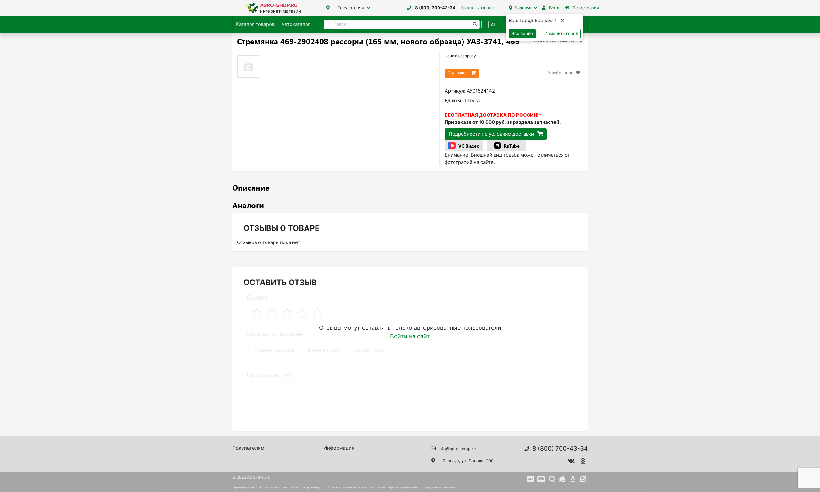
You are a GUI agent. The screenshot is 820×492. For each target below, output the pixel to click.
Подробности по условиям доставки (492, 134)
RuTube (512, 146)
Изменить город (561, 33)
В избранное (560, 72)
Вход (553, 7)
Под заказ (458, 72)
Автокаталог (295, 24)
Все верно (522, 33)
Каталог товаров (255, 24)
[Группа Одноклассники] (583, 461)
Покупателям (351, 7)
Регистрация (585, 7)
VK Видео (469, 146)
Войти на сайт (410, 336)
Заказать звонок (477, 7)
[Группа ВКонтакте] (571, 461)
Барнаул (522, 7)
